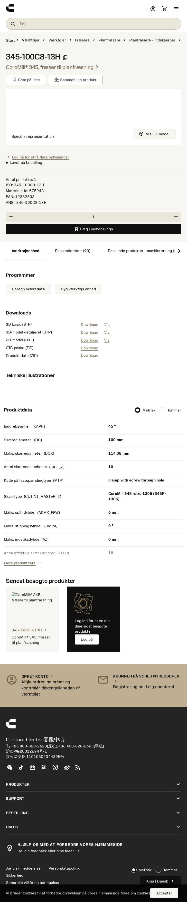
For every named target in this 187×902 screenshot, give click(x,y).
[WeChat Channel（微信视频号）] (57, 769)
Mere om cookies (135, 893)
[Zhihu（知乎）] (46, 769)
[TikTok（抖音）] (23, 769)
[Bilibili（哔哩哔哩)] (34, 769)
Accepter (164, 893)
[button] (176, 9)
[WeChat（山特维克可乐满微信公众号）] (11, 769)
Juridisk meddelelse (23, 868)
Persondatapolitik (64, 868)
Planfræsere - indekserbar (152, 40)
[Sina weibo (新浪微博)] (68, 769)
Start (10, 40)
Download (89, 324)
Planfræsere (109, 40)
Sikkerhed (14, 875)
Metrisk (149, 410)
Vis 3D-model (154, 134)
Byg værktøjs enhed (78, 289)
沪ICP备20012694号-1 (26, 751)
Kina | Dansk (160, 881)
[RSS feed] (79, 769)
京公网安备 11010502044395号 (35, 756)
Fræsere (82, 40)
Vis (107, 324)
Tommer (174, 410)
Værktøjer (30, 40)
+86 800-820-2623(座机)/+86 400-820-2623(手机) (55, 746)
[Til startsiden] (77, 9)
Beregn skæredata (28, 289)
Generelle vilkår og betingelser (33, 882)
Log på (87, 639)
